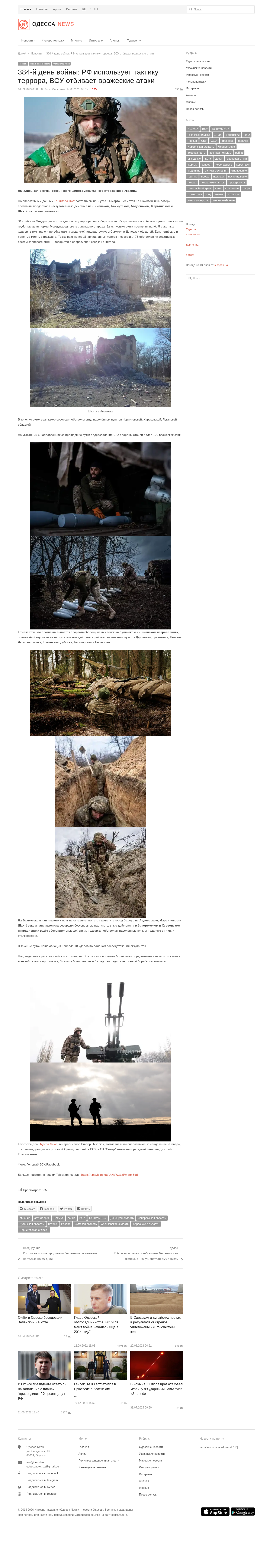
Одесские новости (198, 61)
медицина (194, 170)
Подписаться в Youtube (41, 1493)
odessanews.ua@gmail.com (43, 1466)
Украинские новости (40, 64)
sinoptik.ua (221, 265)
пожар (205, 176)
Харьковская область (115, 1224)
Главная (83, 1447)
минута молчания (216, 170)
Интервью (96, 40)
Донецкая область (122, 1218)
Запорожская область (152, 1218)
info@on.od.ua (35, 1462)
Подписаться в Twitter (40, 1487)
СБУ (204, 140)
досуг (218, 158)
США (214, 140)
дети (208, 158)
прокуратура (237, 182)
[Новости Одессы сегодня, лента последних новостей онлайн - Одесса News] (46, 24)
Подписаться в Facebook (42, 1473)
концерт (207, 164)
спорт (246, 188)
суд (208, 194)
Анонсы (115, 40)
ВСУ (82, 1218)
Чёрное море (226, 146)
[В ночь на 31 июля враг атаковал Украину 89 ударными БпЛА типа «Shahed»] (156, 1353)
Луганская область (32, 1224)
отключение (239, 170)
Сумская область (86, 1224)
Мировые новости (197, 74)
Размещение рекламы (92, 1467)
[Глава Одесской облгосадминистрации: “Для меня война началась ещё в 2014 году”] (100, 1286)
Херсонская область (146, 1224)
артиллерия (41, 1218)
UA (96, 9)
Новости (27, 40)
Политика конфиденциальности (98, 1460)
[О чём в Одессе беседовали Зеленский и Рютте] (44, 1286)
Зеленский (233, 134)
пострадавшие (237, 176)
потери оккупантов (213, 182)
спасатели (232, 188)
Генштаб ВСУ (97, 1218)
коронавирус (224, 164)
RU (84, 9)
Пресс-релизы (195, 108)
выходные (194, 158)
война (71, 1218)
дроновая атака (237, 158)
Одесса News (47, 1144)
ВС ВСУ (193, 128)
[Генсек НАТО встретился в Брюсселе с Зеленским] (100, 1353)
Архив (82, 1453)
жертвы (192, 164)
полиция (218, 176)
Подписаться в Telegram (42, 1480)
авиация (25, 1218)
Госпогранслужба (199, 134)
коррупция (243, 164)
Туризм (132, 40)
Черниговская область (34, 1229)
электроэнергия (198, 200)
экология (234, 194)
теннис (219, 194)
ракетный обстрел (199, 188)
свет (218, 188)
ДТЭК (218, 134)
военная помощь (220, 152)
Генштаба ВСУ (64, 201)
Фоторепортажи (53, 40)
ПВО (247, 134)
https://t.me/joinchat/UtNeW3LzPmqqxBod (109, 1174)
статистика (195, 194)
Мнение (76, 40)
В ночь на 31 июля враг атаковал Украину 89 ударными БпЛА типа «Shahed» (156, 1389)
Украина (243, 140)
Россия (65, 1224)
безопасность (196, 152)
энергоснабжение (223, 200)
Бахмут (58, 1218)
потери (52, 1224)
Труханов (228, 140)
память (192, 176)
